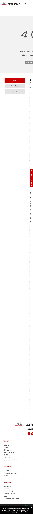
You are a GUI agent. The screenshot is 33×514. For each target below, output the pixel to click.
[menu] (30, 2)
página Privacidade (22, 512)
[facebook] (29, 434)
